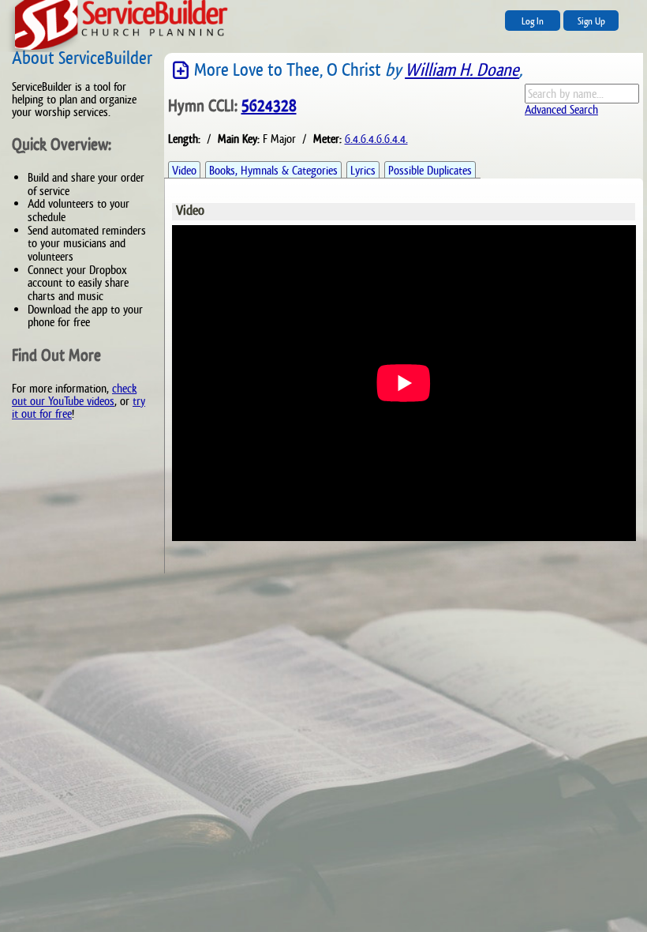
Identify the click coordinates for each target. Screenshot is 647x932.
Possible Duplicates (430, 170)
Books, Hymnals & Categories (273, 170)
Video (184, 170)
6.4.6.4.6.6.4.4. (376, 138)
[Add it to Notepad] (181, 71)
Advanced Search (561, 109)
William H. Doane (462, 69)
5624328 (269, 106)
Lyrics (363, 170)
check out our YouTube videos (74, 394)
